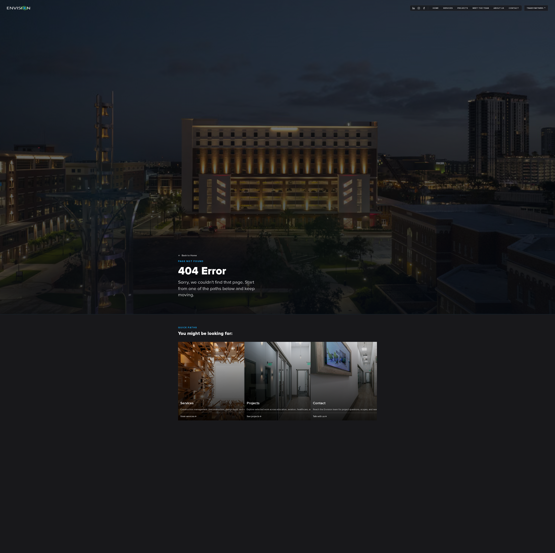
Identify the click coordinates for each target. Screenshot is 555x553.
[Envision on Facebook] (424, 8)
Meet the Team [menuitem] (481, 8)
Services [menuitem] (448, 8)
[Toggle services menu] (454, 8)
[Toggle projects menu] (469, 8)
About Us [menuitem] (499, 8)
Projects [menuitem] (462, 8)
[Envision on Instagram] (418, 8)
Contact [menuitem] (514, 8)
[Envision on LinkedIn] (413, 8)
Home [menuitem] (436, 8)
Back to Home (189, 255)
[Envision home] (18, 8)
